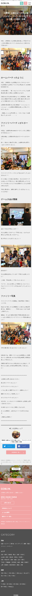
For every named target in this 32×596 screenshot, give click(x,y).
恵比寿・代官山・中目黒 (16, 557)
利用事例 (16, 26)
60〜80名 (22, 584)
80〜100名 (4, 586)
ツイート (9, 446)
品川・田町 (21, 559)
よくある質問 (5, 512)
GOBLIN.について (7, 508)
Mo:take (13, 130)
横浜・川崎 (20, 565)
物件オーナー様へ (7, 516)
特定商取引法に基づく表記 (12, 521)
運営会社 (3, 523)
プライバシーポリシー (24, 521)
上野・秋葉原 (4, 565)
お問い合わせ (7, 502)
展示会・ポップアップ (16, 543)
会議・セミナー (5, 543)
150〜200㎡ (12, 573)
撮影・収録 (27, 543)
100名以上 (11, 586)
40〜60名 (15, 584)
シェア (24, 446)
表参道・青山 (11, 554)
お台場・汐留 (4, 557)
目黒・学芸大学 (5, 559)
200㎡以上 (19, 573)
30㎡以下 (26, 573)
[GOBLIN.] (5, 3)
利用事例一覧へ (16, 452)
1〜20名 (3, 584)
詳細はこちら (15, 479)
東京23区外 (12, 565)
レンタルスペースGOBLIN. (14, 401)
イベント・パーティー (16, 28)
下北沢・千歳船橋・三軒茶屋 (8, 562)
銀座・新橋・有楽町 (23, 562)
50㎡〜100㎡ (12, 575)
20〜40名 (9, 584)
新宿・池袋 (13, 559)
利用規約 (3, 521)
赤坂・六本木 (20, 554)
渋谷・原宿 (4, 554)
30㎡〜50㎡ (4, 575)
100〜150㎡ (4, 573)
